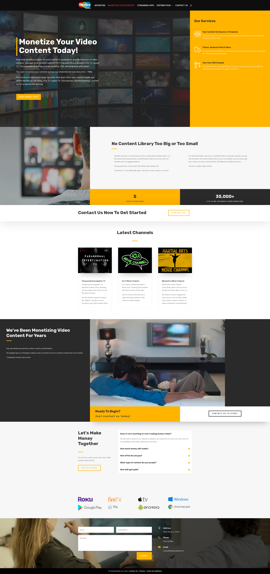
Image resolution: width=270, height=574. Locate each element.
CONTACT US (181, 6)
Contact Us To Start (225, 413)
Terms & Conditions (154, 571)
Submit (144, 556)
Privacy (142, 571)
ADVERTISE (99, 6)
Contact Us (179, 213)
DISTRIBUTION (164, 6)
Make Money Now (28, 97)
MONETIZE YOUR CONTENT (121, 6)
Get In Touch (89, 468)
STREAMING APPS (145, 6)
